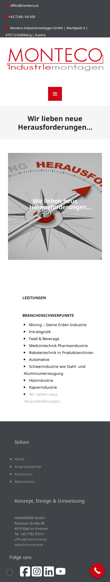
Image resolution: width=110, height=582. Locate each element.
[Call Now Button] (97, 570)
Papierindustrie (43, 387)
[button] (9, 572)
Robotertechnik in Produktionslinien (61, 352)
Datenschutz (24, 481)
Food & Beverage (44, 338)
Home (19, 459)
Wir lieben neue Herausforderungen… (43, 398)
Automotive (39, 359)
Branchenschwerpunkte (48, 315)
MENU (55, 94)
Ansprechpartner (27, 466)
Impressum (23, 474)
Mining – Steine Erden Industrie (58, 324)
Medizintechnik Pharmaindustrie (58, 345)
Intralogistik (40, 331)
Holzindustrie (41, 380)
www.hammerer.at (28, 544)
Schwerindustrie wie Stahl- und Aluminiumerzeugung (54, 370)
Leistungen (34, 297)
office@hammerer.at (30, 539)
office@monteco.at (24, 5)
